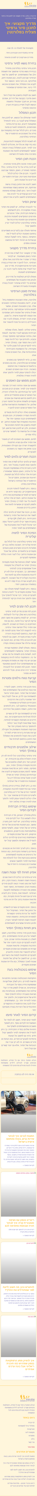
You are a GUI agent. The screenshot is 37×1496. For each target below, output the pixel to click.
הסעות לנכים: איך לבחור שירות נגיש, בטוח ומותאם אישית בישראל (20, 1139)
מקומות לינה (29, 1432)
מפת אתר (31, 1447)
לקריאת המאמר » (28, 1165)
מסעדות (31, 1436)
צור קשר (31, 1442)
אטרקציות (30, 1429)
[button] (3, 4)
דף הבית (33, 16)
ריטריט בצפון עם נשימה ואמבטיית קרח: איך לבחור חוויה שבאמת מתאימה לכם (19, 1223)
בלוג (27, 16)
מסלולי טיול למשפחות (26, 1426)
